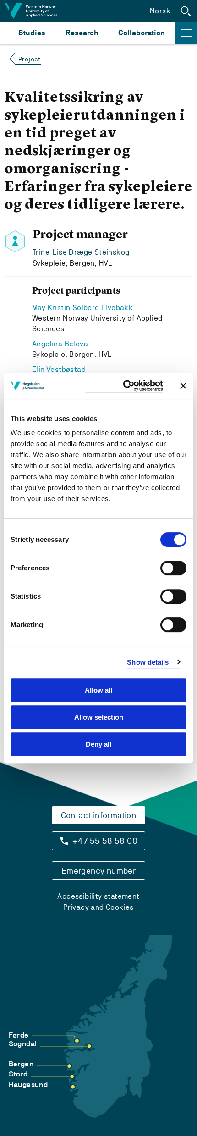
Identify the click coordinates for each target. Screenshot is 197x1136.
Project (29, 59)
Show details (148, 662)
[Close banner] (183, 385)
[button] (186, 11)
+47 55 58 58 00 (104, 841)
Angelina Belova (60, 343)
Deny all (98, 744)
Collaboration (141, 32)
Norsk (160, 10)
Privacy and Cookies (98, 907)
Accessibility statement (98, 896)
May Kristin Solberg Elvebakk (82, 307)
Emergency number (98, 870)
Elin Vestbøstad (59, 369)
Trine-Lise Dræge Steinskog (81, 252)
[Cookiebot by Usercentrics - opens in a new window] (124, 386)
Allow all (98, 690)
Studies (31, 32)
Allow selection (98, 717)
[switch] (173, 568)
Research (82, 32)
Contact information (99, 815)
